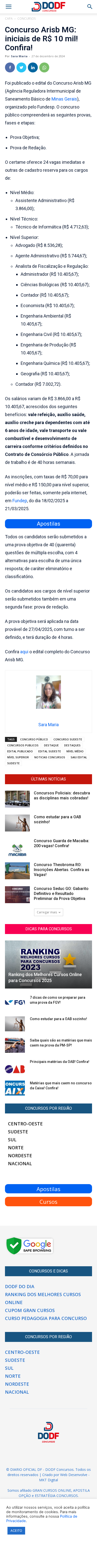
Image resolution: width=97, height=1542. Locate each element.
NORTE (16, 1148)
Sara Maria (19, 56)
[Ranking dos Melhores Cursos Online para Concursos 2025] (48, 964)
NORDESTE (20, 1155)
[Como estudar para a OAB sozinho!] (17, 823)
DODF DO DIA (19, 1286)
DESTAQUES (72, 745)
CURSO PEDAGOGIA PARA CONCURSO (46, 1318)
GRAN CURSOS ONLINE (52, 1490)
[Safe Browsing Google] (30, 1254)
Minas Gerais (64, 99)
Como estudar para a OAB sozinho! (58, 1019)
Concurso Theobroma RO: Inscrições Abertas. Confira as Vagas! (61, 869)
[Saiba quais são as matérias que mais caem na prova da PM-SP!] (15, 1045)
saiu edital (79, 757)
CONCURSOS (26, 18)
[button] (90, 6)
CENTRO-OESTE (25, 1124)
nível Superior (18, 757)
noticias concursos (49, 757)
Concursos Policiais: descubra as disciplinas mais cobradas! (62, 795)
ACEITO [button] (16, 1531)
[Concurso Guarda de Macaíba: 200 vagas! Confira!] (17, 847)
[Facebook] (10, 67)
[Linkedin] (33, 67)
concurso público (34, 739)
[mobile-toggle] (8, 6)
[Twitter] (21, 67)
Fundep (19, 500)
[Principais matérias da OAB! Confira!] (15, 1066)
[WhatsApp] (44, 67)
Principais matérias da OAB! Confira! (59, 1062)
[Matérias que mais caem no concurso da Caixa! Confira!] (15, 1088)
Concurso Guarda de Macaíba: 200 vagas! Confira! (61, 843)
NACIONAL (20, 1163)
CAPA (9, 18)
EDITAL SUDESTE (49, 751)
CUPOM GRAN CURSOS (30, 1310)
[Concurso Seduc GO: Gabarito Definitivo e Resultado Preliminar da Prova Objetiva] (17, 894)
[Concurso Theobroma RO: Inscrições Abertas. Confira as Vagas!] (17, 871)
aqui (24, 651)
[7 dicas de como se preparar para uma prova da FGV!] (15, 1002)
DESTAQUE (51, 745)
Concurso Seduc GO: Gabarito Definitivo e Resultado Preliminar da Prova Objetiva (61, 893)
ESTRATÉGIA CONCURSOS (56, 1495)
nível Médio (75, 751)
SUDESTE (13, 763)
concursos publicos (23, 745)
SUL (12, 1140)
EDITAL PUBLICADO (20, 751)
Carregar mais (47, 912)
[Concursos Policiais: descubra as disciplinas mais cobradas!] (17, 799)
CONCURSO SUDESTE (67, 739)
